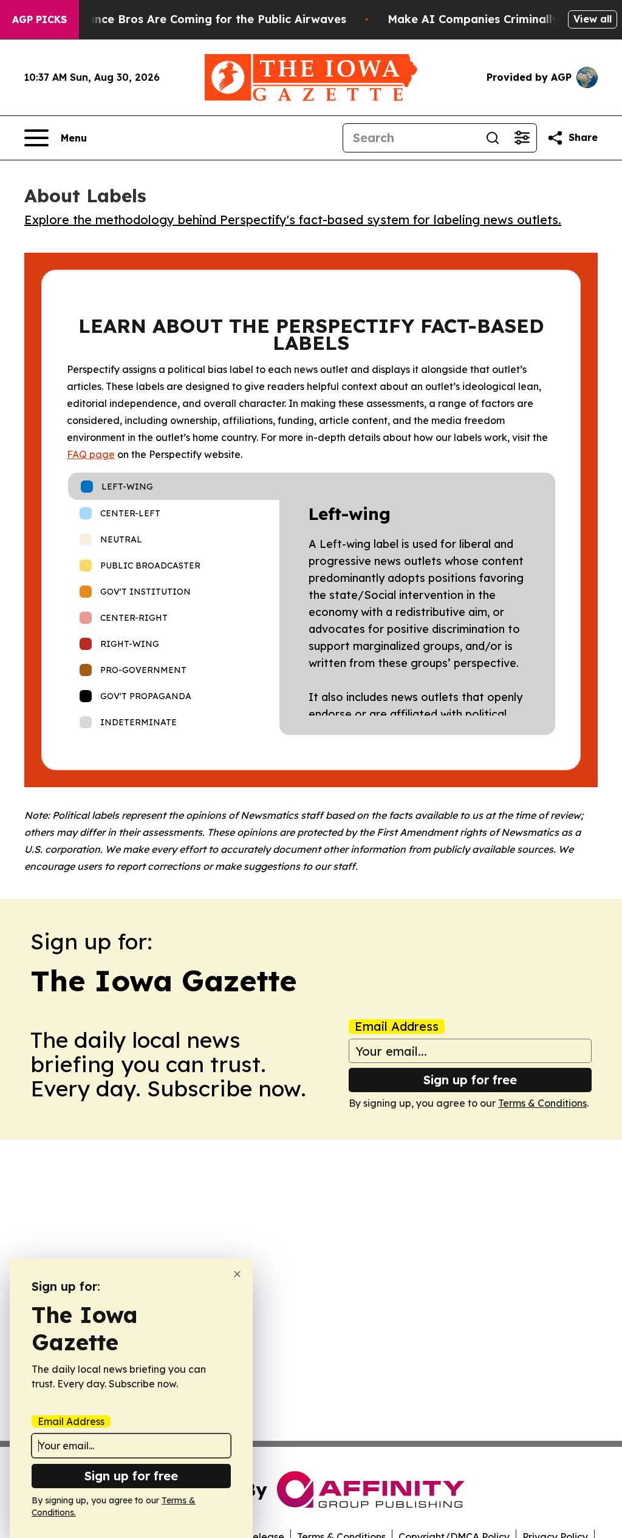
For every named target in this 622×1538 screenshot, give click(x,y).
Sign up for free (470, 1079)
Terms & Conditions (542, 1103)
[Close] (237, 1274)
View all (592, 19)
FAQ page (91, 454)
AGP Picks (39, 19)
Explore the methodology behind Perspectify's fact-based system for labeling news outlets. (292, 219)
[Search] (492, 138)
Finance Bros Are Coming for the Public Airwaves (208, 19)
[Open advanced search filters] (521, 138)
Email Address (397, 1026)
